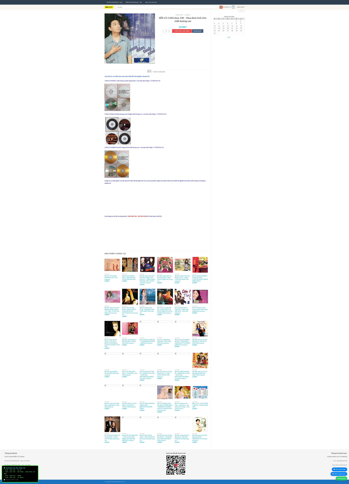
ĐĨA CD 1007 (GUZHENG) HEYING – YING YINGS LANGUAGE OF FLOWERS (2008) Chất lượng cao (182, 342)
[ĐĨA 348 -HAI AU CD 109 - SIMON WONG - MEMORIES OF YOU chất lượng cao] (200, 424)
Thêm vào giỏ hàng (182, 31)
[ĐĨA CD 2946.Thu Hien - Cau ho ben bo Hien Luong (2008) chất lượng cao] (200, 297)
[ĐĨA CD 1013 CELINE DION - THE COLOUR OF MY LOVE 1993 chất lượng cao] (147, 424)
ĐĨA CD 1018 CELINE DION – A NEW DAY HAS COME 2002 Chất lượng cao (147, 310)
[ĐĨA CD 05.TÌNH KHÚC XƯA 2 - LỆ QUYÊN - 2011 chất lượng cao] (130, 360)
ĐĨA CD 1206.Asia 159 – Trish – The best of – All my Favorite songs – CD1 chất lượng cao (182, 406)
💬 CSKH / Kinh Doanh (339, 474)
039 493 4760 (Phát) (112, 2)
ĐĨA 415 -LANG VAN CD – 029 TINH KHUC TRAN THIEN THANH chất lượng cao (164, 278)
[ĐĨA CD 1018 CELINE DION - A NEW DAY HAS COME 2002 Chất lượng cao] (147, 297)
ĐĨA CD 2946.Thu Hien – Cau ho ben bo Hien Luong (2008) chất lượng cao (199, 309)
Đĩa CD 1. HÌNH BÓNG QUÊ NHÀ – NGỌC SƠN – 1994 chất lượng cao (164, 341)
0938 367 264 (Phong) (132, 2)
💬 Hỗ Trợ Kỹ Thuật (339, 469)
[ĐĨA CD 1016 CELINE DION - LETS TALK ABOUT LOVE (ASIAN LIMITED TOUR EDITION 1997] (112, 328)
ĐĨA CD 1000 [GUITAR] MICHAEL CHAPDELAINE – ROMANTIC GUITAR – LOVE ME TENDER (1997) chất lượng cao (164, 407)
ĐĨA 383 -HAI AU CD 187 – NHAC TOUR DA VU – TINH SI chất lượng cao (130, 405)
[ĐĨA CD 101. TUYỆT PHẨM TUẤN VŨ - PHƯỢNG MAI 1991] (200, 392)
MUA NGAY (198, 31)
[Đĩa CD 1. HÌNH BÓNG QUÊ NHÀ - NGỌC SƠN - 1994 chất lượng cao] (165, 328)
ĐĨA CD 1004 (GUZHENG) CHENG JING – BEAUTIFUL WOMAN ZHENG (147, 406)
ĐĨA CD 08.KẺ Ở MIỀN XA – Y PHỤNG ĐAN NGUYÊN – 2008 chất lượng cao (147, 341)
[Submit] (221, 7)
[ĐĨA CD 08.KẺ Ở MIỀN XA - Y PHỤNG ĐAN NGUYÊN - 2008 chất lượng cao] (147, 328)
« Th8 (228, 37)
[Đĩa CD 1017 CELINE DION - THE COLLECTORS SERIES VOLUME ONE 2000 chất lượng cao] (130, 424)
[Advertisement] (156, 199)
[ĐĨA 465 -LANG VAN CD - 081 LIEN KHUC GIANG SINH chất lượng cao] (130, 328)
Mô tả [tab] (149, 72)
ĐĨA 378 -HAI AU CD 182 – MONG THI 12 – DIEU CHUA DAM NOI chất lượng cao (165, 374)
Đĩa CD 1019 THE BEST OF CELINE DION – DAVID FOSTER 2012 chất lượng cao (112, 438)
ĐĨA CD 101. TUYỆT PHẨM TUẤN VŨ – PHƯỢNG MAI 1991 (200, 405)
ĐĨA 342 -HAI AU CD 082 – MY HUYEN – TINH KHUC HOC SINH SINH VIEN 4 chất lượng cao (165, 438)
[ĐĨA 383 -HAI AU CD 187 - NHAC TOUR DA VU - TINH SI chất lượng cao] (130, 392)
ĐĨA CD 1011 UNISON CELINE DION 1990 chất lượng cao (112, 373)
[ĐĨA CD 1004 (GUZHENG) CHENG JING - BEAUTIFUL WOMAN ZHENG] (147, 392)
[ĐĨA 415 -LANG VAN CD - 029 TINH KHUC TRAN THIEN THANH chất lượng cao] (165, 265)
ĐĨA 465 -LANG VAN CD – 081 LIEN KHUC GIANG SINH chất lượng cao (129, 341)
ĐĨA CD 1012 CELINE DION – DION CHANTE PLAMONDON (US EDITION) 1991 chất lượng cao (130, 311)
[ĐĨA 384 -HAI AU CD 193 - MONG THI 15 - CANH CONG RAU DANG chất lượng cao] (182, 265)
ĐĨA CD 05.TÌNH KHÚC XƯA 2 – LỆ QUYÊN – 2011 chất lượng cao (130, 373)
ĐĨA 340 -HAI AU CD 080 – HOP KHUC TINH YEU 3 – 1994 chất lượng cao (200, 341)
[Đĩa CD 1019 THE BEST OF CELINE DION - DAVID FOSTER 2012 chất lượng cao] (112, 424)
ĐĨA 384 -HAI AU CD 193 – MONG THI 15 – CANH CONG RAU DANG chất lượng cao (182, 278)
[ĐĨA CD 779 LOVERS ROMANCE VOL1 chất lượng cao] (112, 265)
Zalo (121, 2)
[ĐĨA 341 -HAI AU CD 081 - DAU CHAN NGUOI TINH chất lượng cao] (112, 392)
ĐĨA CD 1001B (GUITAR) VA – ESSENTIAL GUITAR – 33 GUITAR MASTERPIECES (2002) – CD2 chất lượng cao (182, 375)
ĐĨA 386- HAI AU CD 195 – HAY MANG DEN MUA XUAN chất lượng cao (200, 373)
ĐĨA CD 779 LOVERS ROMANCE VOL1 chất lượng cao (111, 277)
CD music (187, 15)
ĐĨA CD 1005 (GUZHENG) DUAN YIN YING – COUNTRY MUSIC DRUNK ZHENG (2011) (200, 278)
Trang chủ (179, 15)
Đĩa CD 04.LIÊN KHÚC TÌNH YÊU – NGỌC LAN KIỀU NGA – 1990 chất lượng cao (181, 310)
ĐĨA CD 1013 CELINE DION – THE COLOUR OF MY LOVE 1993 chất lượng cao (147, 438)
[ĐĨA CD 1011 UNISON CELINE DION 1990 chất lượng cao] (112, 360)
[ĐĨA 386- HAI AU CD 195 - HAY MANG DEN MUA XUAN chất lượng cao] (200, 360)
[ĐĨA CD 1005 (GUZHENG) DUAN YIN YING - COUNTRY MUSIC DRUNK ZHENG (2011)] (200, 265)
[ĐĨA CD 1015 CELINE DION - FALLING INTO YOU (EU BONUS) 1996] (130, 265)
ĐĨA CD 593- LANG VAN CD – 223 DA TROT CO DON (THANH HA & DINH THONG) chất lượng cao (164, 310)
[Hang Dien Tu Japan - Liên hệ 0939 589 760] (109, 7)
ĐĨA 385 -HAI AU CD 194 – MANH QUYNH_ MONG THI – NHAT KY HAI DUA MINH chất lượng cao (112, 310)
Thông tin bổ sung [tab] (159, 72)
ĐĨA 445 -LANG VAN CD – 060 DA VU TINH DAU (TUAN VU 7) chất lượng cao (182, 438)
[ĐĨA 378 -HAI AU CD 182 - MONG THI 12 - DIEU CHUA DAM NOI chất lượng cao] (165, 360)
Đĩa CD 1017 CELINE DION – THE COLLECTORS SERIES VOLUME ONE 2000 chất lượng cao (130, 438)
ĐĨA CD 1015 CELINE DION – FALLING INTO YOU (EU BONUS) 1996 (129, 277)
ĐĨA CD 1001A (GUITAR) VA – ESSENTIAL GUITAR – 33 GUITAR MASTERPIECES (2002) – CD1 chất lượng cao (147, 375)
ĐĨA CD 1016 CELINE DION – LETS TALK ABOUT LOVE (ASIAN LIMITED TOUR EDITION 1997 (112, 343)
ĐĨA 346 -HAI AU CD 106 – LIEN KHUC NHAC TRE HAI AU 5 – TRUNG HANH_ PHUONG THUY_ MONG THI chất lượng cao (147, 279)
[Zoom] (107, 61)
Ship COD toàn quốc (151, 2)
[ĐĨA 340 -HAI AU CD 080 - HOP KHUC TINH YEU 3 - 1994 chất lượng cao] (200, 328)
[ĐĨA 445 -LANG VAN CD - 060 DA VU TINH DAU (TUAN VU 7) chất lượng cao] (182, 424)
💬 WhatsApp (341, 478)
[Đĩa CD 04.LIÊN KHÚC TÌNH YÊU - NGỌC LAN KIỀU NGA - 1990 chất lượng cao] (182, 297)
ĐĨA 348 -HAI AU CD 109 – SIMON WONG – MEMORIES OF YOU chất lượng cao (200, 438)
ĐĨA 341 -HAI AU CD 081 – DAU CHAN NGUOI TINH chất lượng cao (112, 405)
